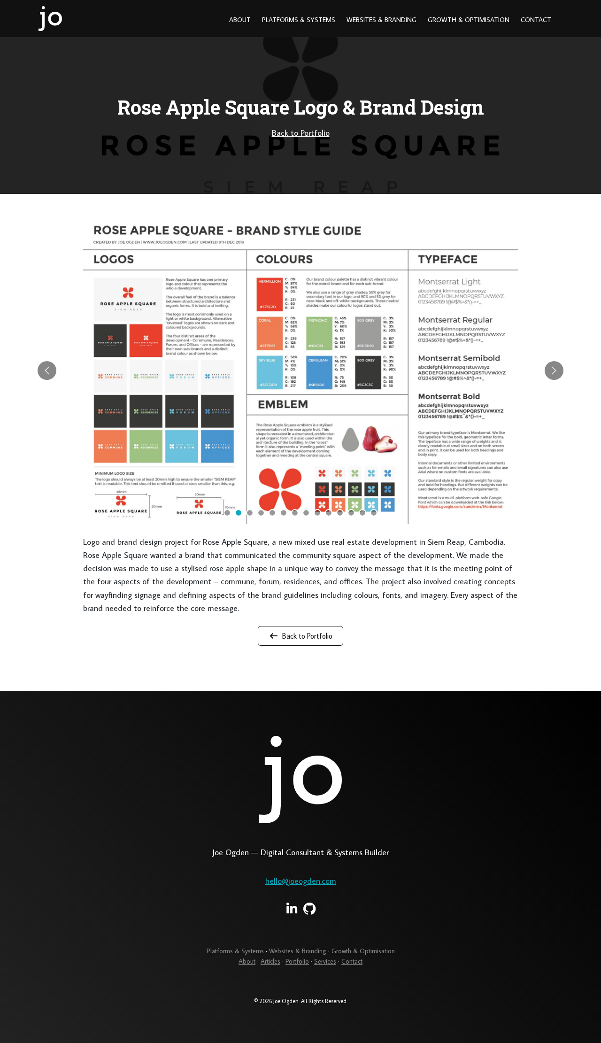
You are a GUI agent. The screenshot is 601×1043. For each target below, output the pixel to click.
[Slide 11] (340, 513)
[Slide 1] (227, 513)
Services (325, 961)
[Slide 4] (261, 513)
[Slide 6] (283, 513)
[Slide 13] (362, 513)
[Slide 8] (306, 513)
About (240, 19)
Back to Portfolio (301, 132)
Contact (536, 19)
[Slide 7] (295, 513)
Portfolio (297, 961)
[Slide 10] (328, 513)
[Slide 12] (351, 513)
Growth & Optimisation (468, 19)
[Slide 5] (272, 513)
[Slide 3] (250, 513)
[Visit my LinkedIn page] (292, 909)
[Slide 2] (238, 513)
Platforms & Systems (298, 19)
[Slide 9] (317, 513)
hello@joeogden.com (300, 880)
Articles (270, 961)
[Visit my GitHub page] (309, 909)
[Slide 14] (374, 513)
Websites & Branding (381, 19)
